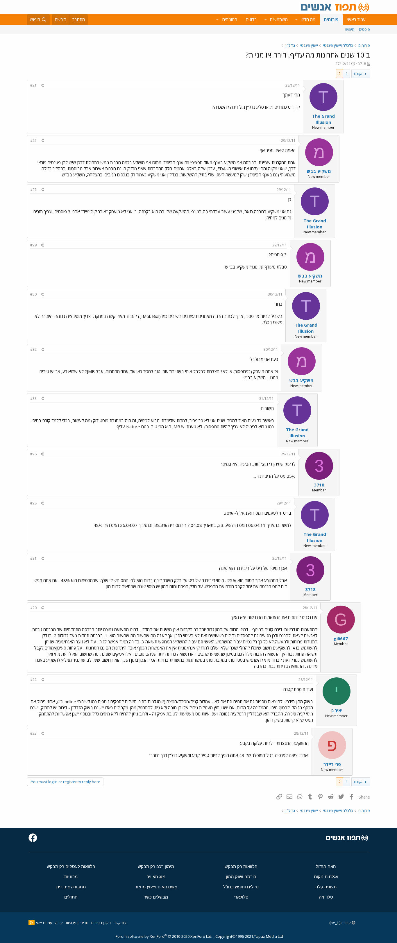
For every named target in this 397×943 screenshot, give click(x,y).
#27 (33, 189)
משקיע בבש (319, 171)
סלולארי (241, 896)
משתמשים (279, 19)
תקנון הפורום (101, 922)
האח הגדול (326, 866)
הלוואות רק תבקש (241, 866)
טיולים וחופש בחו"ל (241, 886)
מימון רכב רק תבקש (156, 866)
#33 (33, 398)
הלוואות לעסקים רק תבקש (71, 866)
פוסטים (364, 29)
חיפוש (349, 29)
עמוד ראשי (356, 19)
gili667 (341, 638)
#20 (33, 607)
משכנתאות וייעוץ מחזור (156, 886)
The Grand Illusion (323, 119)
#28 (33, 503)
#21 (33, 85)
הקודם (359, 73)
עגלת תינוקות (326, 876)
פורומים (331, 19)
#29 (33, 245)
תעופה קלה (326, 886)
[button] (296, 19)
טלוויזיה (326, 896)
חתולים (71, 896)
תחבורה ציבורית (71, 886)
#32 (33, 349)
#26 (33, 454)
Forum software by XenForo (164, 936)
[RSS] (31, 922)
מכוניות (71, 876)
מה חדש (308, 19)
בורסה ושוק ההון (241, 876)
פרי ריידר (332, 764)
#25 (33, 140)
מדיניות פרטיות (77, 922)
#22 (33, 679)
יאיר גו (336, 710)
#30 (33, 294)
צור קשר (120, 922)
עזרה (59, 922)
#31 (33, 558)
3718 (362, 63)
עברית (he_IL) (340, 922)
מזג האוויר (156, 876)
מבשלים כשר (156, 896)
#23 (33, 733)
